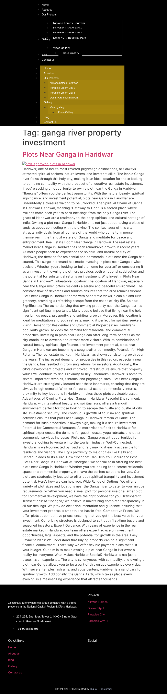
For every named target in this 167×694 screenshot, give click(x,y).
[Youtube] (93, 663)
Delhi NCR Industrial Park (64, 97)
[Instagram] (93, 677)
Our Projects (51, 78)
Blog (46, 117)
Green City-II (96, 608)
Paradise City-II (97, 614)
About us (49, 73)
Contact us (50, 121)
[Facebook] (93, 650)
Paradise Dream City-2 (62, 87)
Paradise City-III (98, 620)
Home (47, 68)
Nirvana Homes (98, 601)
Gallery (48, 102)
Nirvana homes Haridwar (64, 83)
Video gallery (57, 107)
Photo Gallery (65, 112)
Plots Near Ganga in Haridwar (67, 154)
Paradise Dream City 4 (62, 92)
